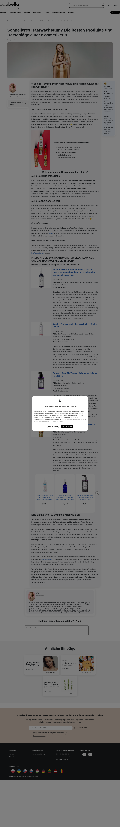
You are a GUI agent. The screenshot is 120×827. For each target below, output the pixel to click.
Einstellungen (53, 426)
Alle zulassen (67, 426)
